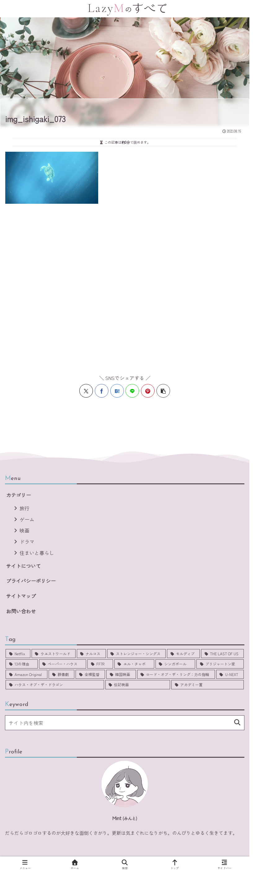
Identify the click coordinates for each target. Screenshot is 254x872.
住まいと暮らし (37, 552)
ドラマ (27, 541)
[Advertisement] (127, 286)
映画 (24, 530)
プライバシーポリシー (31, 580)
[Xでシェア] (86, 391)
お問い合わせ (21, 611)
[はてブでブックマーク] (117, 391)
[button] (163, 391)
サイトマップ (21, 596)
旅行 (24, 508)
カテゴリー (18, 495)
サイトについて (23, 565)
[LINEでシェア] (132, 391)
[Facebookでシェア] (101, 391)
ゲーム (27, 519)
